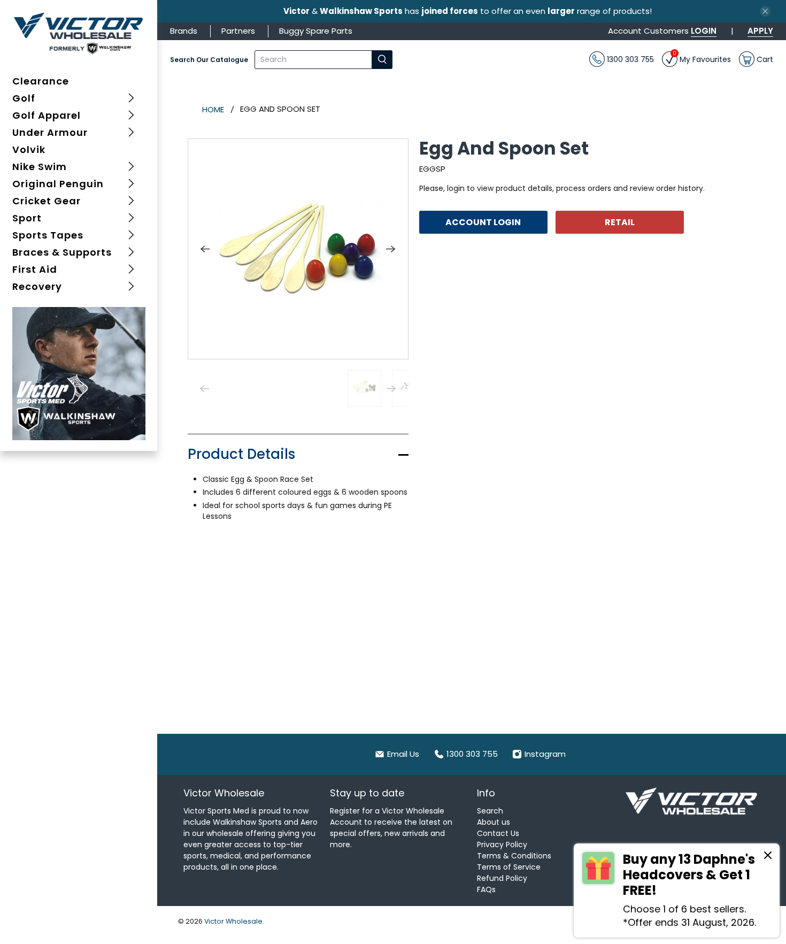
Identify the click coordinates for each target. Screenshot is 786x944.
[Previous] (205, 248)
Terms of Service (509, 867)
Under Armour (50, 132)
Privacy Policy (502, 844)
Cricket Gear (46, 201)
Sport (27, 218)
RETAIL (620, 222)
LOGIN (703, 30)
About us (493, 822)
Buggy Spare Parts (315, 30)
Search (490, 810)
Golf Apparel (46, 115)
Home (213, 109)
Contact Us (498, 833)
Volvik (28, 149)
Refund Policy (502, 878)
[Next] (391, 248)
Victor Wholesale (233, 921)
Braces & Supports (62, 252)
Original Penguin (58, 183)
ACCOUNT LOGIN (483, 222)
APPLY (760, 30)
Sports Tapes (47, 235)
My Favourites (702, 58)
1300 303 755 (629, 58)
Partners (238, 30)
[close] (765, 11)
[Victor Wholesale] (78, 33)
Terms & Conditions (514, 855)
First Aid (34, 269)
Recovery (37, 286)
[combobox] (314, 59)
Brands (183, 30)
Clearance (40, 81)
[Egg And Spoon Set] (298, 249)
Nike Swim (39, 166)
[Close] (767, 857)
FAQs (486, 889)
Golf (23, 98)
